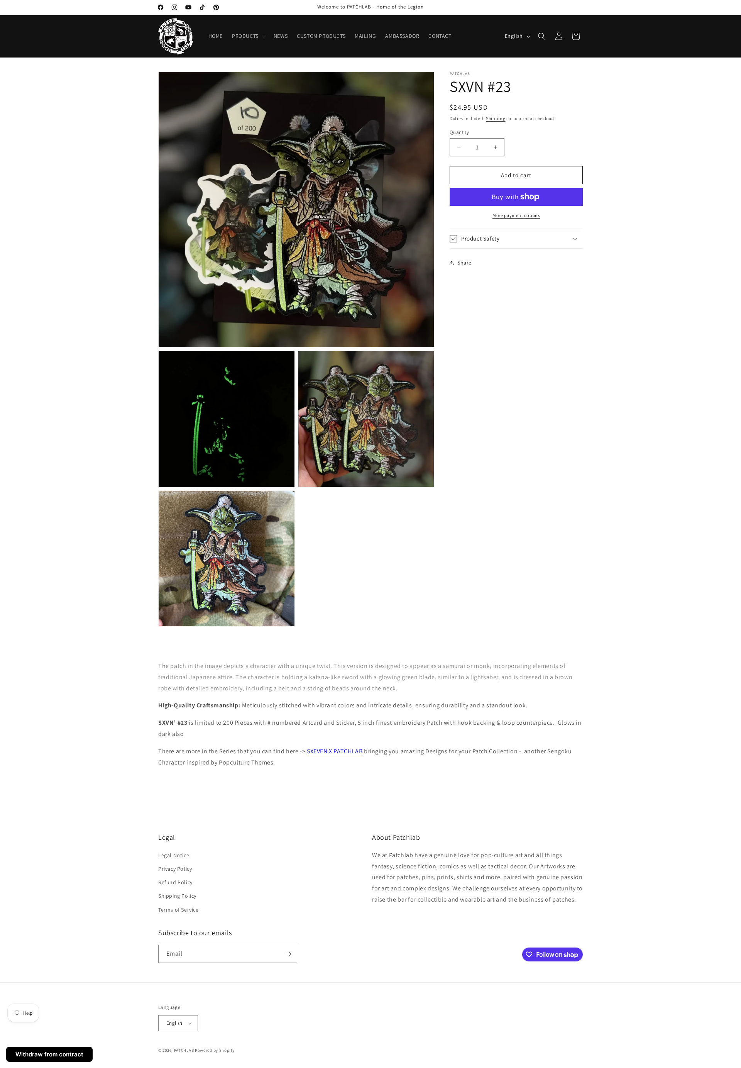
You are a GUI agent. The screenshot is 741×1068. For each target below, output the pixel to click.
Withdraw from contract (49, 1054)
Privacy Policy (175, 868)
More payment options (516, 215)
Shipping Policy (177, 895)
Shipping (496, 118)
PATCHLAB (184, 1050)
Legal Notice (173, 855)
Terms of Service (178, 909)
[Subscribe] (288, 954)
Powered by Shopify (215, 1050)
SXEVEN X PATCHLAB (334, 751)
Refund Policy (175, 882)
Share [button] (464, 262)
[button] (248, 36)
